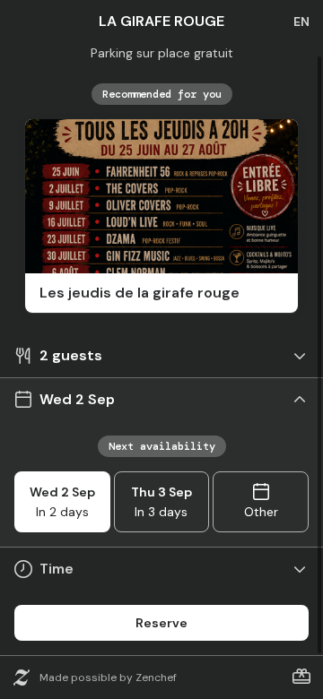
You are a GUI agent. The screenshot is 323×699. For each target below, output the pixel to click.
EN (301, 21)
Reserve (161, 623)
